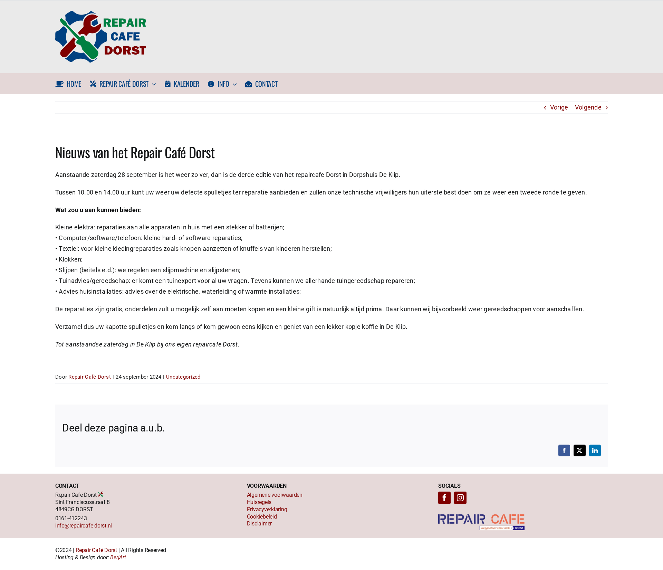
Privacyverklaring (267, 509)
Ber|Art (118, 557)
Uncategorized (183, 377)
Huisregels (259, 502)
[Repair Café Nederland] (481, 517)
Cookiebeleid (262, 516)
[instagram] (460, 498)
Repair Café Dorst (89, 377)
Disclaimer (259, 523)
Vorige (559, 107)
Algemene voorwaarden (274, 495)
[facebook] (444, 498)
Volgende (588, 107)
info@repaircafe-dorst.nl (83, 525)
